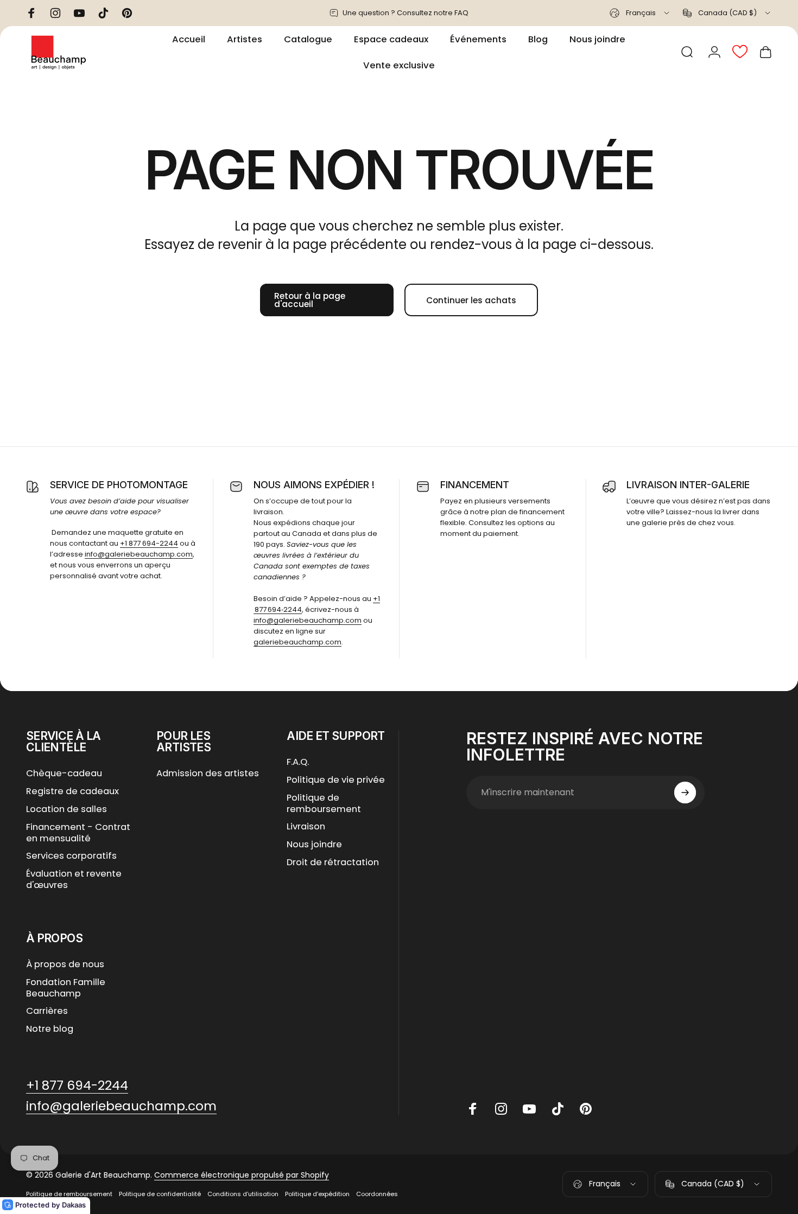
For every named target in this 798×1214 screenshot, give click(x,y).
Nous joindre (314, 845)
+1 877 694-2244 (149, 543)
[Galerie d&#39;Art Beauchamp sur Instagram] (501, 1108)
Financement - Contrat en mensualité (78, 833)
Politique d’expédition (317, 1194)
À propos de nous (65, 964)
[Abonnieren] (685, 792)
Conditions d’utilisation (242, 1194)
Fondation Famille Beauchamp (65, 988)
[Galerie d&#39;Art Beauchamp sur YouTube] (529, 1108)
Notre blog (49, 1029)
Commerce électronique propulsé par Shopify (241, 1175)
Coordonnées (377, 1194)
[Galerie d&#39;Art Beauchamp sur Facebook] (472, 1108)
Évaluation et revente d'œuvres (74, 879)
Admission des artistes (207, 773)
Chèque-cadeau (64, 773)
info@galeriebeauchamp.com (139, 554)
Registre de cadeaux (72, 791)
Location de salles (66, 809)
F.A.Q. (298, 762)
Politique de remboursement (324, 804)
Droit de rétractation (333, 862)
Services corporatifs (71, 856)
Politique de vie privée (336, 780)
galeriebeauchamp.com (297, 642)
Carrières (47, 1011)
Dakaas (74, 1204)
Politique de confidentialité (160, 1194)
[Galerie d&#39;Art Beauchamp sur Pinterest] (585, 1108)
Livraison (306, 827)
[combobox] (640, 13)
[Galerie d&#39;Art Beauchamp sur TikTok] (557, 1108)
